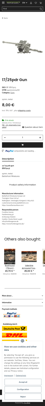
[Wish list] (35, 2)
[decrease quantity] (5, 137)
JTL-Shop (27, 403)
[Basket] (40, 2)
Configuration (23, 389)
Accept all (23, 382)
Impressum (8, 375)
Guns (12, 93)
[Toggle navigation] (3, 1)
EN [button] (23, 2)
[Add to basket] (4, 24)
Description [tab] (8, 158)
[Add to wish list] (37, 31)
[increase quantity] (40, 137)
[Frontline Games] (13, 3)
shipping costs (24, 110)
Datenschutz (21, 375)
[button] (31, 2)
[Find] (41, 9)
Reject (23, 397)
